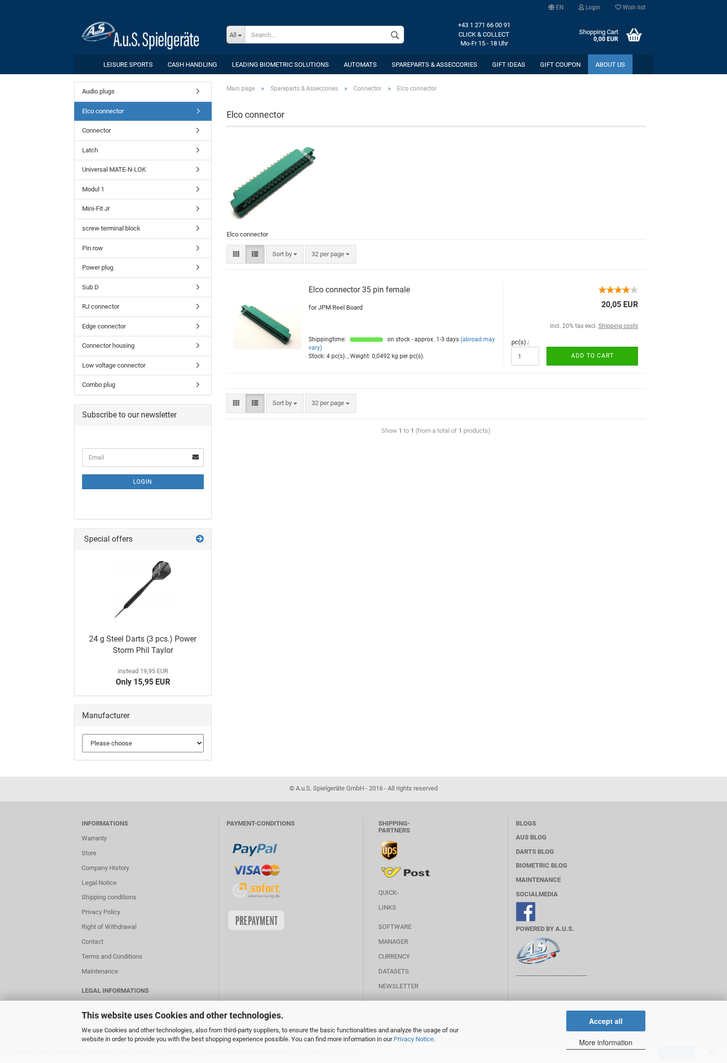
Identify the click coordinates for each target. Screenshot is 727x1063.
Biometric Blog (541, 865)
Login (592, 7)
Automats (360, 64)
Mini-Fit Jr (96, 208)
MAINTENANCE (538, 879)
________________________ (551, 973)
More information (606, 1042)
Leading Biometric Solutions (280, 64)
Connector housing (108, 345)
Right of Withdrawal (109, 926)
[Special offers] (200, 539)
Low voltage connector (113, 365)
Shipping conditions (109, 897)
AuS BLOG (531, 837)
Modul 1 (93, 189)
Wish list (633, 7)
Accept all (606, 1021)
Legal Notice (99, 882)
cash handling (192, 64)
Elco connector (103, 111)
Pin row (92, 248)
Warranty (94, 838)
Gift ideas (508, 64)
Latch (90, 150)
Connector (96, 130)
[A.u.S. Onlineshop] (147, 34)
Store (89, 853)
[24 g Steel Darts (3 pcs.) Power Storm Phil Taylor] (142, 589)
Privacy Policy (101, 912)
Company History (105, 868)
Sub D (90, 287)
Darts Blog (535, 851)
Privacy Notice (414, 1039)
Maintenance (100, 971)
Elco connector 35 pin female (359, 289)
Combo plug (98, 384)
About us (610, 64)
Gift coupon (560, 64)
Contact (92, 941)
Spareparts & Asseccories (434, 64)
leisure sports (128, 64)
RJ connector (100, 306)
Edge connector (104, 326)
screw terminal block (111, 228)
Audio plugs (98, 91)
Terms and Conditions (112, 956)
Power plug (97, 267)
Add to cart (592, 355)
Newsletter (398, 986)
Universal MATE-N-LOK (114, 169)
